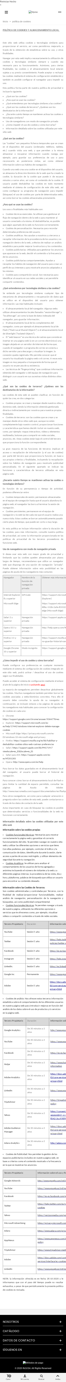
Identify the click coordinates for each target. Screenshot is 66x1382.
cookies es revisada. (15, 1290)
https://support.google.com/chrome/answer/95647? (28, 719)
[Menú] (6, 12)
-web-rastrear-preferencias (41, 744)
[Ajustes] (59, 12)
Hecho (13, 1)
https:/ (41, 1258)
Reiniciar (4, 1)
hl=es (56, 719)
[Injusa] (33, 12)
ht (39, 1204)
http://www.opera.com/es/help (28, 762)
